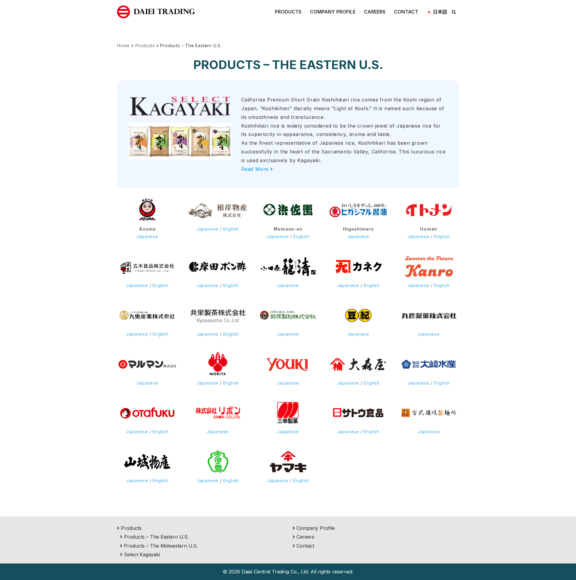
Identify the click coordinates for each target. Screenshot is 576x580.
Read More (255, 169)
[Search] (454, 12)
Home (123, 45)
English (231, 228)
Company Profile (333, 12)
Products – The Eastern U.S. (156, 537)
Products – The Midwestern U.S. (161, 546)
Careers (375, 12)
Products (288, 12)
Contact (406, 12)
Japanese (147, 236)
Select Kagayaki (142, 554)
